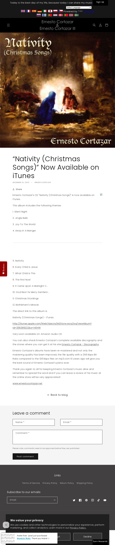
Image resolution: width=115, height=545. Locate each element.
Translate (88, 11)
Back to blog (59, 395)
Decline (88, 536)
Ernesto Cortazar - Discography (80, 344)
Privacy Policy (50, 483)
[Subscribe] (54, 500)
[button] (8, 25)
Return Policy (67, 483)
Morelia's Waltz (24, 538)
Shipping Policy (85, 483)
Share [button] (19, 189)
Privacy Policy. (78, 527)
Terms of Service (31, 483)
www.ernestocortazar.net (27, 383)
